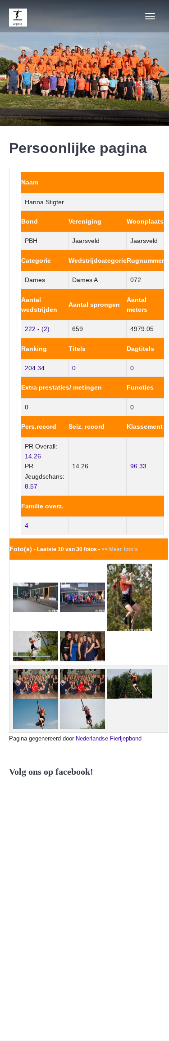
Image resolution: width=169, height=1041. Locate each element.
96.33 (138, 466)
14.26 (33, 456)
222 (30, 328)
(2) (45, 328)
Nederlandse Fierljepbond (109, 738)
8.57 (31, 486)
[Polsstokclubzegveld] (18, 16)
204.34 (35, 368)
